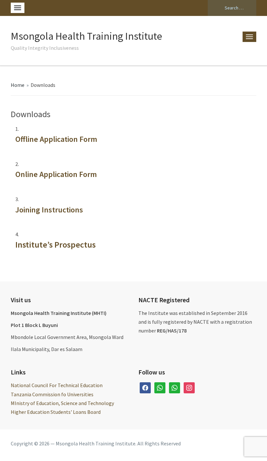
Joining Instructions (49, 210)
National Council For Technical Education (57, 385)
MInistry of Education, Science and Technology (62, 403)
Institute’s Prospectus (55, 244)
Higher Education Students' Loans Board (56, 412)
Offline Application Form (56, 139)
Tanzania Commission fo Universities (52, 394)
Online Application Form (56, 174)
